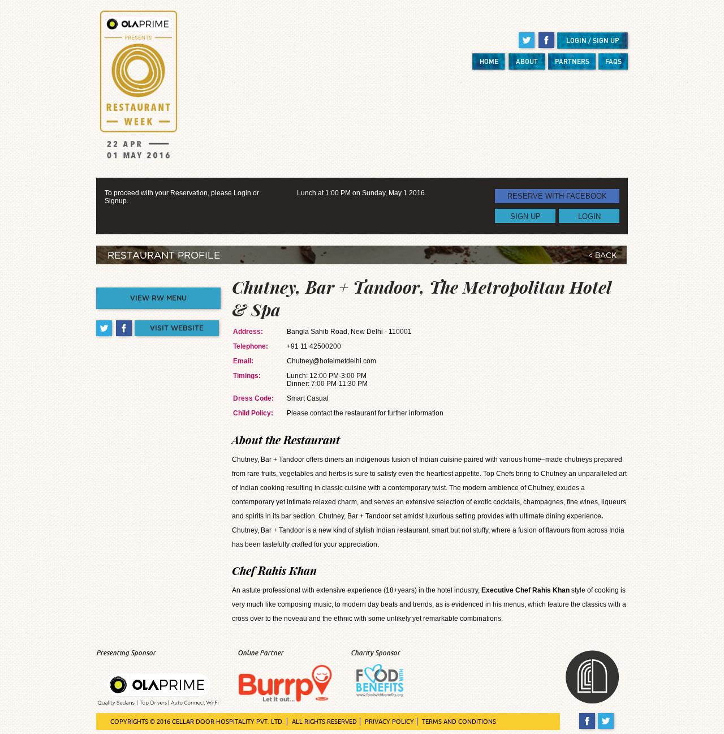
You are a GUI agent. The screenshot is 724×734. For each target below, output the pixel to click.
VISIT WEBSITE (177, 328)
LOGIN (589, 216)
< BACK (602, 256)
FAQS (613, 61)
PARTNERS (572, 61)
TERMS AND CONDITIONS (459, 722)
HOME (489, 61)
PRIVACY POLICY (389, 722)
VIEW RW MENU (158, 298)
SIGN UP (525, 216)
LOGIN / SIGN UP (592, 40)
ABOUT (527, 61)
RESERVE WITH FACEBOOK (557, 196)
